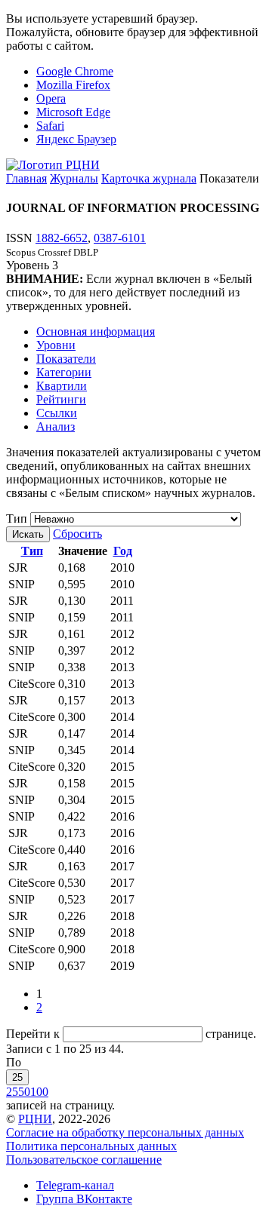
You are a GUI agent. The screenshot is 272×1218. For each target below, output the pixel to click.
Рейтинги (61, 399)
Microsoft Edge (73, 112)
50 (24, 1091)
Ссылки (56, 413)
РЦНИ (35, 1118)
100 (39, 1091)
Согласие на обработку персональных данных (125, 1132)
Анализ (55, 426)
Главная (26, 178)
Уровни (56, 345)
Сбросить (77, 533)
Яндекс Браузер (76, 139)
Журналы (74, 178)
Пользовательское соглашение (84, 1159)
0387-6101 (120, 238)
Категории (63, 372)
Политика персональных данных (91, 1146)
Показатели (66, 358)
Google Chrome (74, 71)
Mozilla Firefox (73, 84)
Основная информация (95, 331)
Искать (28, 534)
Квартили (61, 385)
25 (17, 1077)
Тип (16, 518)
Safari (50, 125)
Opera (51, 98)
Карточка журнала (148, 178)
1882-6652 (62, 238)
